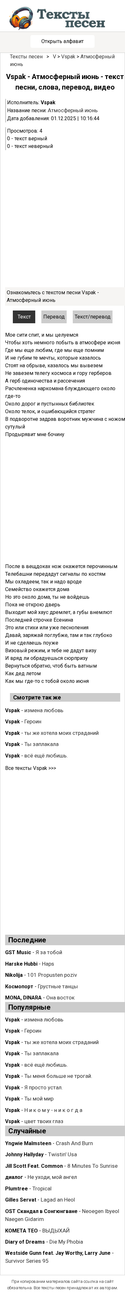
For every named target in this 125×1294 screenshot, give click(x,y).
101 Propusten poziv (52, 975)
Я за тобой (49, 952)
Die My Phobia (66, 1242)
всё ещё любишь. (46, 755)
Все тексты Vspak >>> (30, 768)
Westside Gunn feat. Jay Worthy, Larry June (58, 1253)
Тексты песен (26, 57)
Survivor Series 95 (27, 1261)
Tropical (42, 1188)
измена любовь (43, 710)
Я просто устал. (43, 1087)
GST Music (18, 952)
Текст (24, 317)
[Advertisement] (62, 219)
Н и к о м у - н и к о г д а (53, 1110)
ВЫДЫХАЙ (56, 1230)
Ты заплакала (41, 744)
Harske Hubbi (21, 964)
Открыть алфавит (62, 41)
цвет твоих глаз (43, 1121)
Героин (32, 721)
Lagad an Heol (58, 1199)
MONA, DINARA (23, 998)
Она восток (60, 997)
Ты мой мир (39, 1098)
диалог (14, 1177)
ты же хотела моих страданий (61, 733)
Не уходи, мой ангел (52, 1177)
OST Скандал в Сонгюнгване (41, 1211)
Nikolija (14, 975)
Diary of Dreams (25, 1242)
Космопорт (19, 986)
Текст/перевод (93, 317)
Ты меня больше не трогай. (58, 1076)
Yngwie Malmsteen (28, 1143)
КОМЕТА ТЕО (21, 1231)
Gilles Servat (20, 1200)
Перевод (54, 317)
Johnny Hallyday (24, 1154)
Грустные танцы (58, 986)
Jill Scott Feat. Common (34, 1166)
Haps (48, 964)
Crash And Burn (74, 1143)
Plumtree (16, 1189)
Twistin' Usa (62, 1154)
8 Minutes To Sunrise (92, 1166)
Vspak (68, 57)
